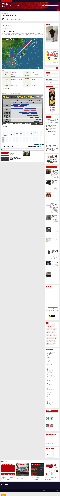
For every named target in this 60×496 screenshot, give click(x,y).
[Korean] (48, 420)
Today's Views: (48, 438)
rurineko (7, 18)
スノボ (47, 331)
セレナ (50, 331)
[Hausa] (48, 418)
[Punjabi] (47, 424)
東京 (45, 5)
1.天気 (2, 13)
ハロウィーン (48, 332)
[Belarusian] (52, 413)
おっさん (48, 326)
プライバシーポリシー (50, 490)
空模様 (43, 5)
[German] (51, 417)
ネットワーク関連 (47, 465)
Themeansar (16, 490)
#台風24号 (15, 19)
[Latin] (51, 420)
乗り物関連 (10, 464)
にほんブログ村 (52, 308)
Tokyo (52, 351)
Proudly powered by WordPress (5, 490)
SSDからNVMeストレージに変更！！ (51, 145)
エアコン (48, 329)
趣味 (17, 157)
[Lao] (50, 420)
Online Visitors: (48, 436)
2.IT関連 (50, 464)
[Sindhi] (52, 424)
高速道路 (52, 344)
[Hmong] (51, 418)
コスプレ (54, 329)
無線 (15, 157)
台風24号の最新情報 (5, 26)
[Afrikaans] (46, 413)
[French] (48, 417)
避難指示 (54, 341)
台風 (7, 13)
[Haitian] (47, 418)
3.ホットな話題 (6, 464)
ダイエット (53, 331)
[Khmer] (47, 420)
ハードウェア (51, 465)
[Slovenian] (48, 425)
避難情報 (51, 341)
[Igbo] (47, 419)
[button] (56, 9)
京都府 (54, 334)
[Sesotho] (51, 424)
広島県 (55, 337)
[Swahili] (46, 426)
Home (38, 490)
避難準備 (48, 343)
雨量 (54, 343)
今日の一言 (50, 5)
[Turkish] (51, 426)
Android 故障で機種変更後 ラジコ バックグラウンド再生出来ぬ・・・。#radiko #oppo (52, 149)
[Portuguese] (46, 424)
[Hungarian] (52, 418)
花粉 (54, 340)
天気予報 (48, 5)
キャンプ (51, 329)
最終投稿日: (48, 443)
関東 (56, 5)
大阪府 (47, 337)
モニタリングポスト (53, 332)
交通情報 (51, 334)
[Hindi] (50, 418)
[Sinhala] (46, 425)
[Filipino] (46, 417)
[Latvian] (52, 420)
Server (55, 464)
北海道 (54, 335)
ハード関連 (55, 465)
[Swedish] (47, 426)
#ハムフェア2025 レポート (36, 153)
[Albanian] (47, 413)
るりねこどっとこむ (49, 328)
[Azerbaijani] (50, 413)
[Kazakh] (46, 420)
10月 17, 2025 (48, 479)
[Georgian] (50, 417)
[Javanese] (51, 419)
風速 (49, 344)
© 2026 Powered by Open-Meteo (50, 364)
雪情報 (47, 344)
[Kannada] (52, 419)
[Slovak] (47, 425)
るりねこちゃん (52, 326)
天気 (57, 5)
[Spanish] (51, 425)
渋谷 (47, 340)
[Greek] (52, 417)
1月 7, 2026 (11, 160)
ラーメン (48, 334)
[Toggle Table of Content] (10, 25)
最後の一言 (53, 5)
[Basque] (51, 413)
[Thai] (50, 426)
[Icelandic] (46, 419)
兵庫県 (51, 335)
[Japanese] (50, 419)
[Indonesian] (48, 419)
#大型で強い (19, 19)
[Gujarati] (46, 418)
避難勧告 (48, 341)
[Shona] (50, 424)
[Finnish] (47, 417)
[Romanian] (48, 424)
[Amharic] (48, 413)
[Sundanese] (52, 425)
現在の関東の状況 (6, 28)
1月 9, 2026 (33, 154)
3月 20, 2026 (11, 155)
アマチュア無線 (55, 328)
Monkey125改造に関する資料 (43, 490)
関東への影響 (5, 27)
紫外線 (52, 340)
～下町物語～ (5, 4)
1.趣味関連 (5, 13)
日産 (47, 338)
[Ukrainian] (52, 426)
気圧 (55, 338)
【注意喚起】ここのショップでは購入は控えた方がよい (15, 154)
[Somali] (50, 425)
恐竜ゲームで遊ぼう (56, 490)
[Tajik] (48, 426)
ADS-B (13, 157)
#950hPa (12, 19)
